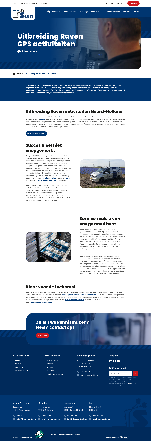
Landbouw (56, 11)
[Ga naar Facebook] (114, 361)
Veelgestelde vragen (55, 374)
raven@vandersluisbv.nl (41, 302)
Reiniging (83, 11)
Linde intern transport (47, 180)
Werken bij (120, 3)
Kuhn (68, 178)
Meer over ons (52, 355)
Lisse (45, 3)
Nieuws (20, 74)
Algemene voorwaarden (60, 434)
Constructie (107, 11)
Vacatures (51, 371)
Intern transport (70, 11)
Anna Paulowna (24, 3)
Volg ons (113, 355)
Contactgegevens (86, 355)
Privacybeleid (76, 434)
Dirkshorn (14, 3)
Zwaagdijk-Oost (36, 3)
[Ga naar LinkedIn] (110, 361)
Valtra (53, 178)
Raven (43, 119)
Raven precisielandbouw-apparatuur (79, 295)
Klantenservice (21, 355)
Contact (136, 11)
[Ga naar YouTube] (123, 361)
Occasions (117, 11)
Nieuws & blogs (53, 360)
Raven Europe (65, 117)
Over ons (126, 11)
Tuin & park (94, 11)
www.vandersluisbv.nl (74, 300)
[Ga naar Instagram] (118, 361)
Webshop (133, 3)
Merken (50, 364)
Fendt (45, 178)
